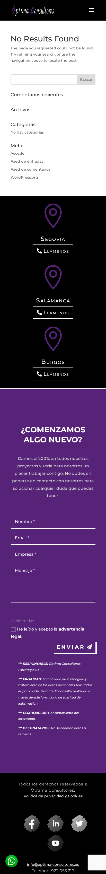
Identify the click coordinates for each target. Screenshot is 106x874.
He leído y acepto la (47, 633)
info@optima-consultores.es (53, 864)
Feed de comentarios (30, 169)
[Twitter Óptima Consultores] (76, 831)
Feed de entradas (27, 161)
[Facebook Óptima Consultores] (29, 831)
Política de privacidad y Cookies (53, 796)
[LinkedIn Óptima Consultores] (53, 831)
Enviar (71, 647)
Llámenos (56, 251)
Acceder (18, 153)
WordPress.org (24, 177)
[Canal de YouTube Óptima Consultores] (53, 850)
